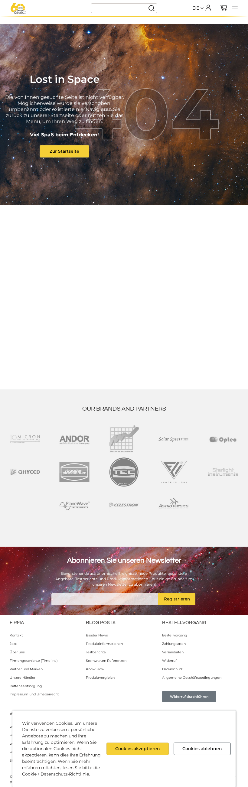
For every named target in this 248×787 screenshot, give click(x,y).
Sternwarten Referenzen (106, 661)
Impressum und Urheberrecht (34, 694)
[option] (196, 21)
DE (196, 8)
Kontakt (16, 635)
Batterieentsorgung (26, 686)
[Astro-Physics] (173, 505)
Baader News (97, 635)
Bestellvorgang (174, 635)
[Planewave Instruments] (74, 505)
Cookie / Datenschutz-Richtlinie (55, 774)
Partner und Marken (26, 669)
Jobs (13, 644)
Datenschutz (172, 669)
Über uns (17, 652)
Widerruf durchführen (189, 696)
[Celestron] (124, 505)
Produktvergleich (100, 677)
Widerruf (169, 661)
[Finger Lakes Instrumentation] (173, 472)
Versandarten (173, 652)
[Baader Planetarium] (18, 8)
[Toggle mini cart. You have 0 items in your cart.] (224, 8)
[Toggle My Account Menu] (208, 7)
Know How (95, 669)
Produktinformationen (104, 644)
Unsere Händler (22, 677)
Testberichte (96, 652)
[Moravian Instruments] (124, 439)
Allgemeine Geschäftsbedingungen (191, 677)
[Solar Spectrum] (173, 439)
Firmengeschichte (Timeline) (34, 661)
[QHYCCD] (25, 472)
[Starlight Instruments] (223, 472)
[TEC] (124, 472)
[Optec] (223, 439)
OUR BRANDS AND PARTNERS (124, 409)
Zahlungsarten (174, 644)
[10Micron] (25, 439)
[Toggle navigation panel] (234, 8)
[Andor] (74, 439)
